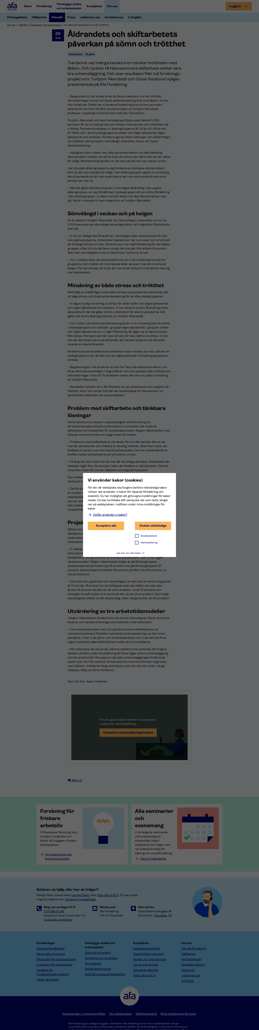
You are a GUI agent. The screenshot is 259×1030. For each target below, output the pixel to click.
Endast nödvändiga (153, 525)
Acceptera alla (106, 525)
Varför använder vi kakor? (110, 514)
